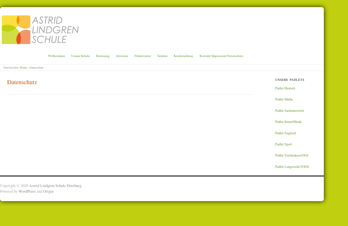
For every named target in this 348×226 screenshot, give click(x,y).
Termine (162, 55)
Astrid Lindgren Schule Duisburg (55, 185)
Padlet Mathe (284, 99)
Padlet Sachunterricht (289, 110)
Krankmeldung (183, 55)
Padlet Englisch (285, 133)
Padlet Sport (283, 144)
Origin (48, 191)
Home (23, 67)
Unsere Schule (80, 55)
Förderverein (142, 55)
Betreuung (103, 55)
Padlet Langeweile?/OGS (292, 166)
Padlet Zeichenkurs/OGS (291, 155)
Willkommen (56, 55)
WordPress (27, 191)
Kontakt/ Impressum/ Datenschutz (221, 55)
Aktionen (122, 55)
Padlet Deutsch (285, 88)
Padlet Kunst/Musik (288, 121)
